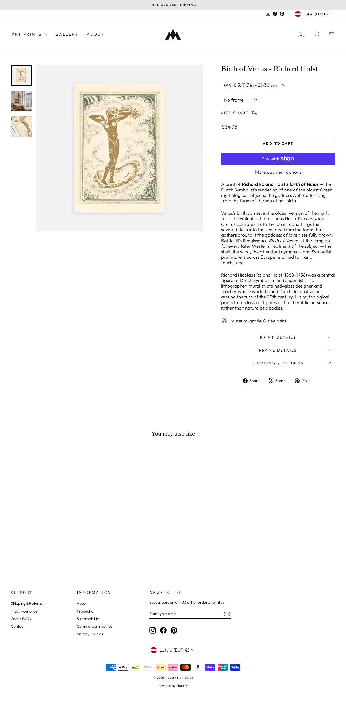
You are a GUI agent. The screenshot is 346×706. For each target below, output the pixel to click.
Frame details (278, 350)
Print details (278, 337)
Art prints (27, 34)
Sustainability (88, 618)
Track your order (25, 611)
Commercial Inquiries (94, 626)
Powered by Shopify (173, 686)
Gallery (67, 34)
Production (86, 611)
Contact (18, 626)
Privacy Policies (90, 633)
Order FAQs (21, 618)
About (95, 34)
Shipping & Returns (278, 363)
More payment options (278, 172)
